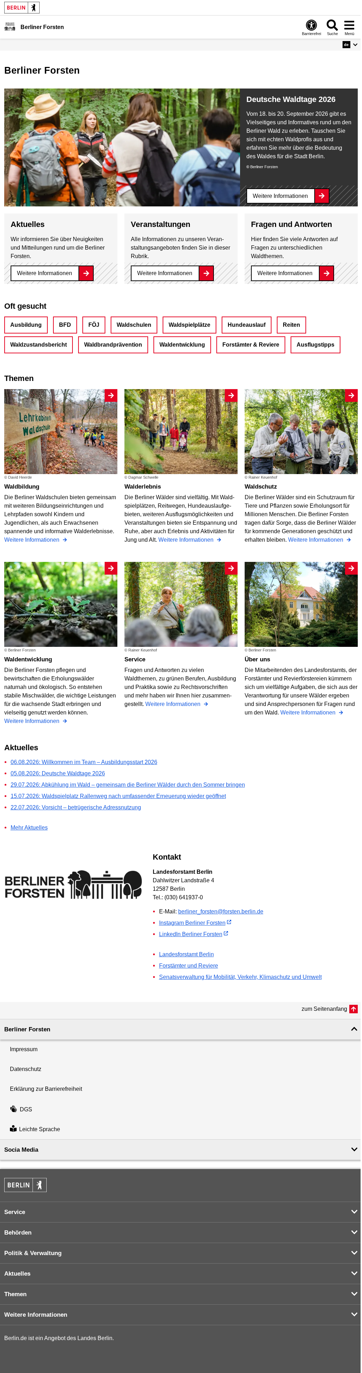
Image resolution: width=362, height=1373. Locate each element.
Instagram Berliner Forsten (192, 923)
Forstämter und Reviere (188, 966)
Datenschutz (25, 1069)
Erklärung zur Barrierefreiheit (46, 1089)
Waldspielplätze (189, 325)
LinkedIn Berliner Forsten (190, 934)
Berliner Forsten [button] (27, 1029)
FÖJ (93, 325)
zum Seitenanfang (324, 1009)
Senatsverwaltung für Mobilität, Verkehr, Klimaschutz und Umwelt (240, 977)
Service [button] (14, 1212)
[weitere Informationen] (9, 26)
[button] (350, 44)
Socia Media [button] (21, 1149)
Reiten (291, 325)
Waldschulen (134, 325)
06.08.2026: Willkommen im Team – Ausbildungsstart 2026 (84, 762)
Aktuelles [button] (17, 1273)
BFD (65, 325)
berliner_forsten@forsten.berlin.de (220, 911)
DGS (26, 1109)
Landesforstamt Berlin (186, 954)
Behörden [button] (17, 1232)
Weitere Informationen (280, 196)
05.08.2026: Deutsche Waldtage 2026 (58, 773)
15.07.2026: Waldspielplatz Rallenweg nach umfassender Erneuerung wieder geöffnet (118, 796)
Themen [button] (15, 1294)
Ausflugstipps (315, 345)
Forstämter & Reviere (250, 345)
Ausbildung (26, 325)
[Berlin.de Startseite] (22, 7)
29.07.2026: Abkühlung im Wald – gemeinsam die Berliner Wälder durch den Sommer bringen (128, 785)
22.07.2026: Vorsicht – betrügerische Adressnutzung (76, 807)
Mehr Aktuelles (29, 828)
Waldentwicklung (182, 345)
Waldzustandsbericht (38, 345)
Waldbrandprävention (113, 345)
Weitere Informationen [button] (35, 1314)
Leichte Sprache (39, 1129)
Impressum (23, 1049)
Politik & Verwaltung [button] (33, 1253)
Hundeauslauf (246, 325)
